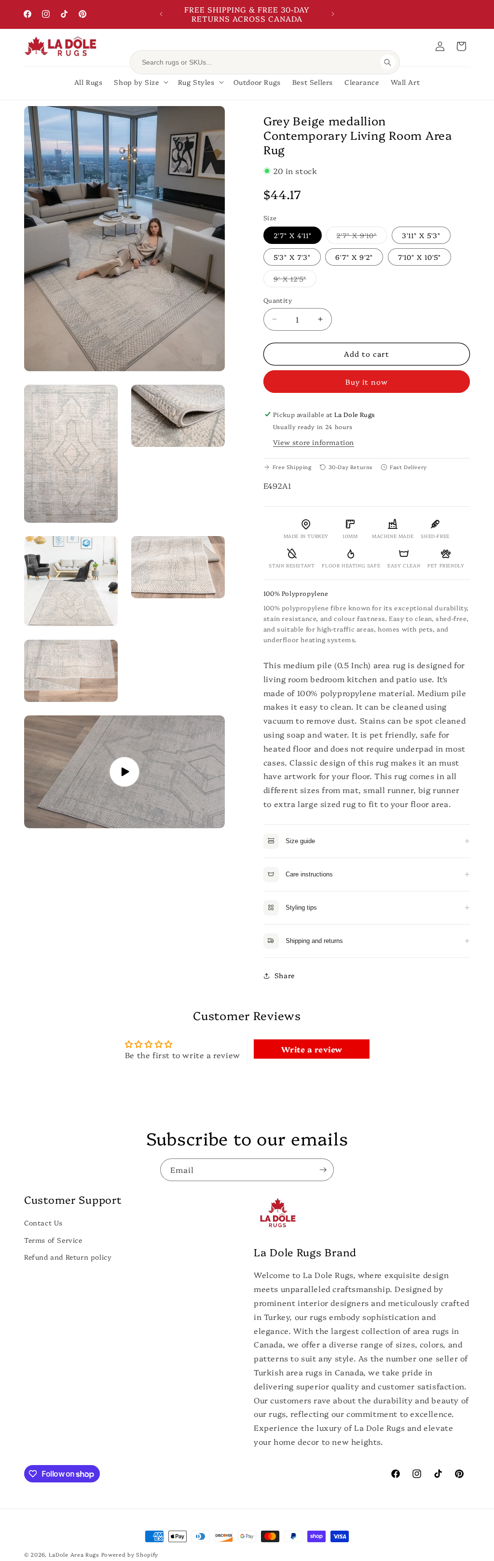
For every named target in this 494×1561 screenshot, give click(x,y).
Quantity (277, 300)
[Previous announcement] (161, 14)
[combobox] (258, 62)
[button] (461, 46)
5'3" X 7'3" (292, 257)
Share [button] (284, 975)
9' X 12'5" (295, 280)
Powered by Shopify (130, 1554)
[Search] (388, 62)
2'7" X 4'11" (293, 235)
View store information (313, 442)
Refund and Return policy (67, 1257)
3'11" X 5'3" (421, 235)
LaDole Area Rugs (74, 1554)
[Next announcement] (332, 14)
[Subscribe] (322, 1169)
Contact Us (43, 1222)
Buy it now (366, 382)
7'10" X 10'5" (419, 257)
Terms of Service (53, 1240)
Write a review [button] (312, 1049)
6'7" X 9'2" (354, 257)
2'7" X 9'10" (361, 237)
